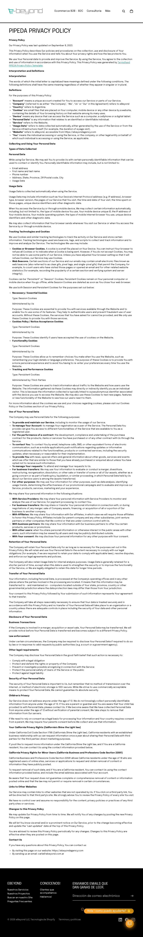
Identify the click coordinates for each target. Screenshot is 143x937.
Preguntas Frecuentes (19, 902)
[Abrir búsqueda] (124, 11)
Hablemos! (46, 897)
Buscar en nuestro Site (20, 898)
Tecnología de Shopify (43, 920)
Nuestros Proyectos (18, 894)
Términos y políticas (70, 920)
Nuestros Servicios (17, 890)
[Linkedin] (120, 919)
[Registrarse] (132, 895)
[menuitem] (107, 11)
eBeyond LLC (22, 920)
